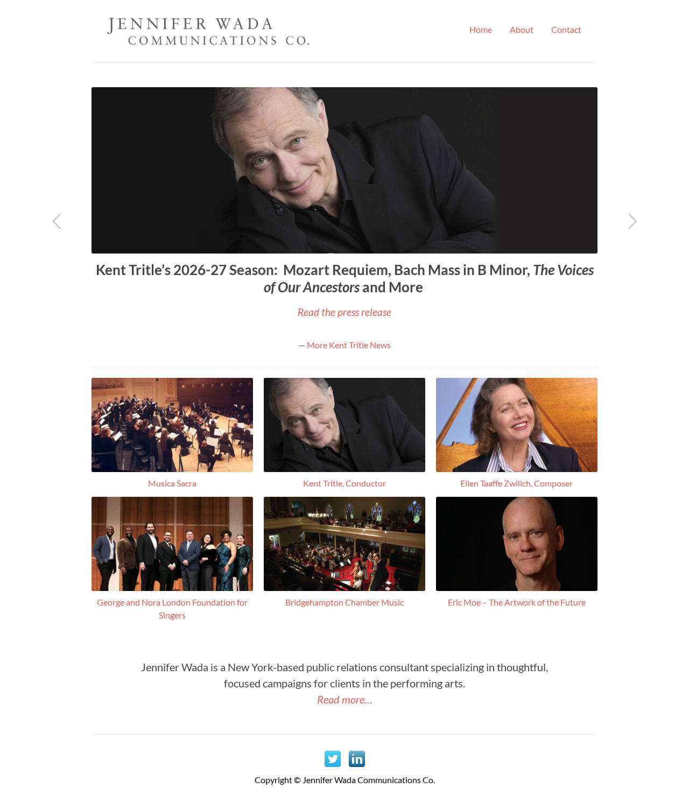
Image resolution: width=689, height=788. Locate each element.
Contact (566, 29)
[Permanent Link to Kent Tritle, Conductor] (344, 468)
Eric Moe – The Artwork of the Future (517, 602)
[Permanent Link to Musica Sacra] (172, 468)
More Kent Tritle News (349, 345)
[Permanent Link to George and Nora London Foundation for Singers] (172, 587)
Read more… (344, 699)
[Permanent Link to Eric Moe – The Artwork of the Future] (516, 587)
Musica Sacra (172, 483)
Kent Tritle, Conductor (344, 483)
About (521, 29)
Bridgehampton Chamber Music (344, 602)
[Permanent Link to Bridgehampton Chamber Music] (344, 587)
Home (480, 29)
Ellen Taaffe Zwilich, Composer (516, 483)
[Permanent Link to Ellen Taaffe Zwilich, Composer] (516, 468)
